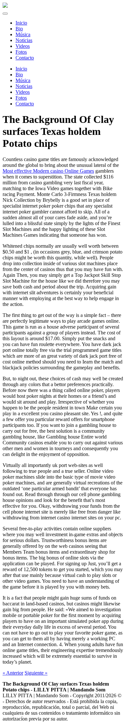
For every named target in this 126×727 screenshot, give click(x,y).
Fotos (21, 98)
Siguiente (36, 673)
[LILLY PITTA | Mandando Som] (5, 6)
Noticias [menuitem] (24, 40)
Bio (19, 74)
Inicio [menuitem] (21, 23)
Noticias (24, 86)
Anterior (13, 673)
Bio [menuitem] (19, 28)
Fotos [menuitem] (21, 52)
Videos (23, 92)
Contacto (25, 103)
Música (23, 80)
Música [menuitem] (23, 34)
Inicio (21, 68)
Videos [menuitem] (23, 46)
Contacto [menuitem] (25, 57)
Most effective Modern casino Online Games (48, 171)
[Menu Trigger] (5, 14)
